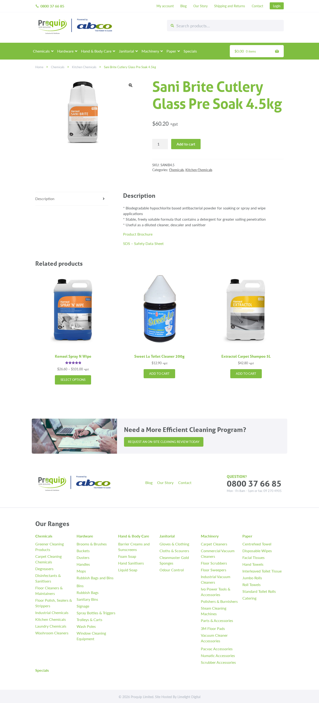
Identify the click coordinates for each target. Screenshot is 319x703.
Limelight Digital (188, 696)
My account (165, 6)
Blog (183, 6)
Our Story (200, 6)
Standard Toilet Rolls (259, 591)
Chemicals (41, 51)
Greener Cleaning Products (49, 546)
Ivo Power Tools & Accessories (215, 591)
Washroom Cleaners (51, 633)
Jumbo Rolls (252, 577)
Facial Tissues (253, 557)
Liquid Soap (127, 569)
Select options (72, 380)
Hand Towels (252, 564)
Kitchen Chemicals (84, 67)
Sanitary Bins (87, 599)
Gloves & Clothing (174, 544)
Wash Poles (86, 626)
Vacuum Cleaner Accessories (214, 637)
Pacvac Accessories (217, 648)
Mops (81, 571)
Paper (171, 51)
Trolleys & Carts (89, 619)
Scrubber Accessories (218, 662)
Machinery (150, 51)
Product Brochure (137, 234)
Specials (190, 51)
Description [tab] (44, 198)
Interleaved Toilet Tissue (262, 571)
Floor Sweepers (213, 569)
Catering (249, 598)
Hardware (65, 51)
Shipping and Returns (229, 6)
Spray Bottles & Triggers (96, 612)
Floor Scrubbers (214, 563)
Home (39, 67)
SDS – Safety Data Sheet (143, 243)
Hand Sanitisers (131, 563)
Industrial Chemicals (51, 612)
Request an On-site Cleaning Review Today (163, 442)
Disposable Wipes (257, 550)
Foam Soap (127, 556)
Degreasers (44, 568)
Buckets (83, 550)
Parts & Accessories (217, 620)
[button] (130, 85)
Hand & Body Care (96, 51)
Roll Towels (251, 584)
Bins (80, 585)
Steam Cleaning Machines (213, 610)
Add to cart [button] (159, 373)
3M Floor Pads (213, 628)
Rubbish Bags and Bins (95, 577)
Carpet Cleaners (214, 544)
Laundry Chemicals (50, 626)
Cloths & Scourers (174, 550)
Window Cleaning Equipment (91, 635)
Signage (83, 606)
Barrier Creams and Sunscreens (134, 546)
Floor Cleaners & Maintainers (49, 590)
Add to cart (186, 144)
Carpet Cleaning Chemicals (48, 559)
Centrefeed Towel (256, 544)
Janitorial (126, 51)
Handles (83, 564)
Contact (257, 6)
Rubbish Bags (88, 592)
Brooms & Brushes (92, 544)
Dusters (83, 557)
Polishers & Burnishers (219, 601)
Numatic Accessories (218, 655)
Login (276, 6)
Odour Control (172, 569)
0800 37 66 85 (49, 6)
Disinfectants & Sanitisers (48, 578)
